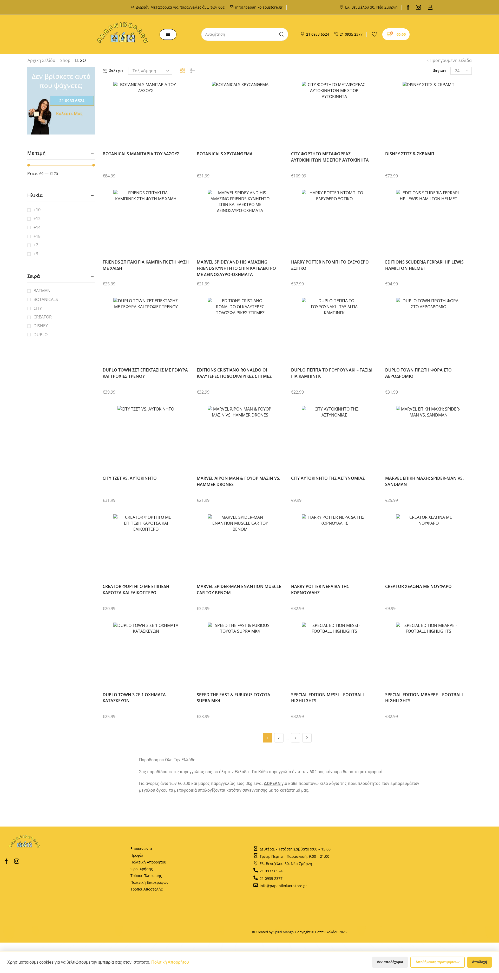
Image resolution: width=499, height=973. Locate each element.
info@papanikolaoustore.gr (259, 7)
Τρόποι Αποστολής (146, 889)
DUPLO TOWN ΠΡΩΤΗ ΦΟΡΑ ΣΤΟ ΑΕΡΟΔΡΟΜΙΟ (418, 373)
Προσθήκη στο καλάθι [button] (140, 116)
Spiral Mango (284, 932)
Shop (65, 60)
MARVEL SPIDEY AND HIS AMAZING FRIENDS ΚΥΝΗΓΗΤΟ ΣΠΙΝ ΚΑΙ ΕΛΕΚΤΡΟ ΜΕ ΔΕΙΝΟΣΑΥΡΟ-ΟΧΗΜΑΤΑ (236, 268)
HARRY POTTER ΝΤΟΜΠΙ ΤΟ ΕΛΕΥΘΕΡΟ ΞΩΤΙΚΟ (330, 265)
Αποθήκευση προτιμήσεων (437, 962)
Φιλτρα (116, 71)
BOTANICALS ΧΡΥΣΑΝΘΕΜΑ (225, 154)
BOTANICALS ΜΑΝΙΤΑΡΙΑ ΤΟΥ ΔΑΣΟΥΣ (141, 154)
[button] (430, 7)
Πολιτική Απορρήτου (148, 862)
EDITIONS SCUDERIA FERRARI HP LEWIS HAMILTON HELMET (424, 265)
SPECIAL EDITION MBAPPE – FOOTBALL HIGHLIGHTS (424, 698)
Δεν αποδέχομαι (390, 962)
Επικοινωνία (141, 848)
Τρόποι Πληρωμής (146, 875)
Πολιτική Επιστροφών (149, 882)
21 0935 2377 (351, 34)
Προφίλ (136, 855)
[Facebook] (408, 7)
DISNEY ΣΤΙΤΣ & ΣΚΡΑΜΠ (409, 154)
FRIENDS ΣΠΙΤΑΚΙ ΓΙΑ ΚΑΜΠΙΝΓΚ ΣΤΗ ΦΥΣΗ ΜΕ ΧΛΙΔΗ (146, 265)
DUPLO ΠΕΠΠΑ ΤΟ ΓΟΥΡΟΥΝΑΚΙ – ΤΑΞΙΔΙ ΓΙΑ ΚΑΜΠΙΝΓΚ (331, 373)
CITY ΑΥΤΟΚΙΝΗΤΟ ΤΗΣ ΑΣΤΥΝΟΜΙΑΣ (328, 478)
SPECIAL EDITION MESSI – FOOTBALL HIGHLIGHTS (328, 698)
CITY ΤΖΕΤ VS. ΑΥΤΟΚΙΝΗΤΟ (130, 478)
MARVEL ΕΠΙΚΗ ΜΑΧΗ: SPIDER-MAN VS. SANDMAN (424, 481)
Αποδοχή (479, 962)
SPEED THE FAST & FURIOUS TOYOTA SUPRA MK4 (233, 698)
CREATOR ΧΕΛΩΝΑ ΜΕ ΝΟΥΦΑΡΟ (418, 586)
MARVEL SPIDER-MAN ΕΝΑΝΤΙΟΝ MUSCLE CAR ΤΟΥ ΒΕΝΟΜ (239, 590)
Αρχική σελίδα (41, 60)
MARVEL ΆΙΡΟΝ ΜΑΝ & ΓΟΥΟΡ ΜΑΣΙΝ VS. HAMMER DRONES (238, 481)
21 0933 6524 (317, 34)
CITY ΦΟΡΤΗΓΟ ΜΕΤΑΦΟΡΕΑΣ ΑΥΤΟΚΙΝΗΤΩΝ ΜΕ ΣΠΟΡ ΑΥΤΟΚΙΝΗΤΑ (330, 157)
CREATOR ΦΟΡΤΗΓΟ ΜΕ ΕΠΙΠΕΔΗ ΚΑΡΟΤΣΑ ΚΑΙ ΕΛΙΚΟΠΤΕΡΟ (136, 590)
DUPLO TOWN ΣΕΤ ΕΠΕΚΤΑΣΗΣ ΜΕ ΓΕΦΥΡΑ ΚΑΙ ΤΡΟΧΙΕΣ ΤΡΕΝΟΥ (145, 373)
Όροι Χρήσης (141, 868)
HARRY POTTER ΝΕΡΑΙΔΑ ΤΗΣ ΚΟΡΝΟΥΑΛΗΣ (320, 590)
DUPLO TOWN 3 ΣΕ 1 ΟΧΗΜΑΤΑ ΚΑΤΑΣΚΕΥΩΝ (134, 698)
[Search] (281, 34)
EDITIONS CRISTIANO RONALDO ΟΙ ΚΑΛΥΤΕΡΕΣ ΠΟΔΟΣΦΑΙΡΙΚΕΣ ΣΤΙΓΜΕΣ (234, 373)
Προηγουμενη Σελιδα (451, 60)
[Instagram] (418, 7)
